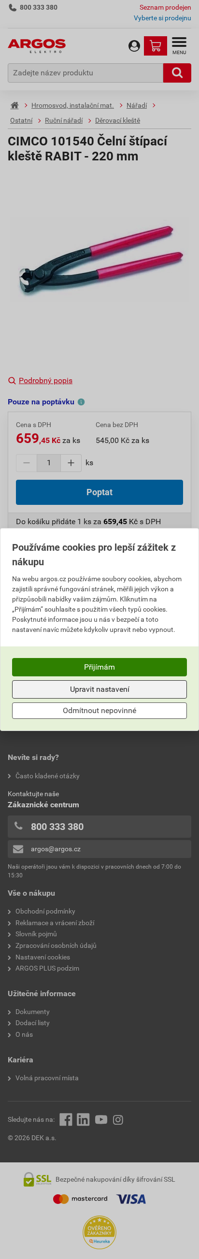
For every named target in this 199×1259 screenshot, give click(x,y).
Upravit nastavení (99, 689)
